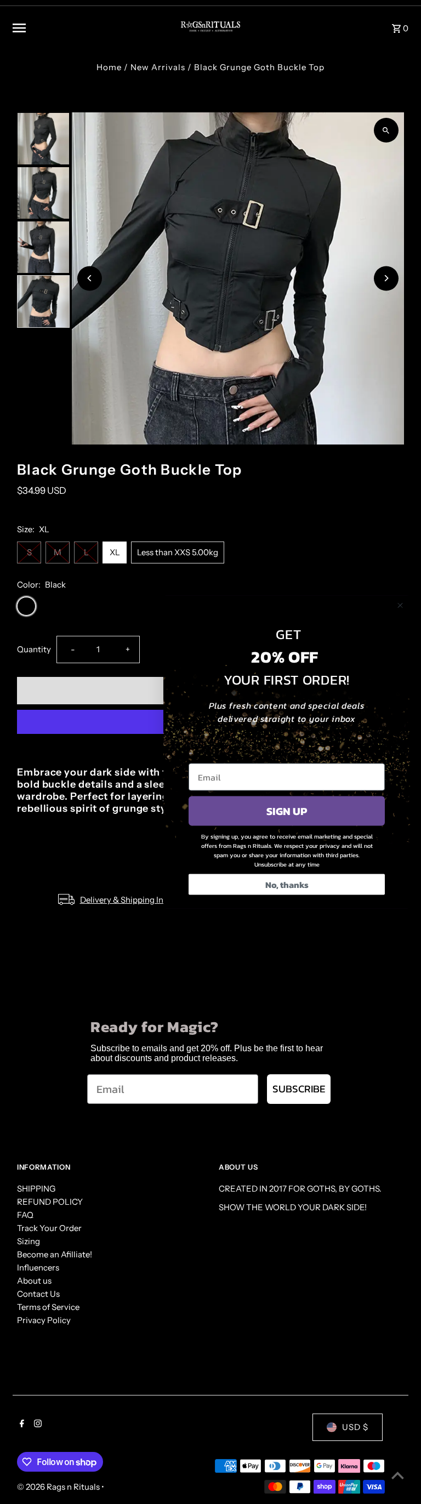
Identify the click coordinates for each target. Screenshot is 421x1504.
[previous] (382, 468)
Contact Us (38, 1294)
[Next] (386, 278)
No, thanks (287, 884)
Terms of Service (48, 1307)
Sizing (28, 1241)
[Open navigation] (87, 28)
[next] (397, 468)
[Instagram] (36, 1424)
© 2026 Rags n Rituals (59, 1487)
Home (109, 67)
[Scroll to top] (397, 1475)
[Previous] (89, 278)
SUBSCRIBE (298, 1089)
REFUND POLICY (50, 1202)
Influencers (38, 1267)
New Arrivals (157, 67)
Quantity (34, 649)
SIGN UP (286, 811)
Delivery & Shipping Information (141, 900)
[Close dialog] (400, 605)
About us (34, 1280)
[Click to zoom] (386, 130)
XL (115, 552)
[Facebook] (20, 1424)
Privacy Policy (44, 1320)
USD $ (355, 1427)
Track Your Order (49, 1228)
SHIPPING (36, 1188)
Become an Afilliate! (54, 1254)
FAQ (25, 1215)
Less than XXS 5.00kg (177, 552)
